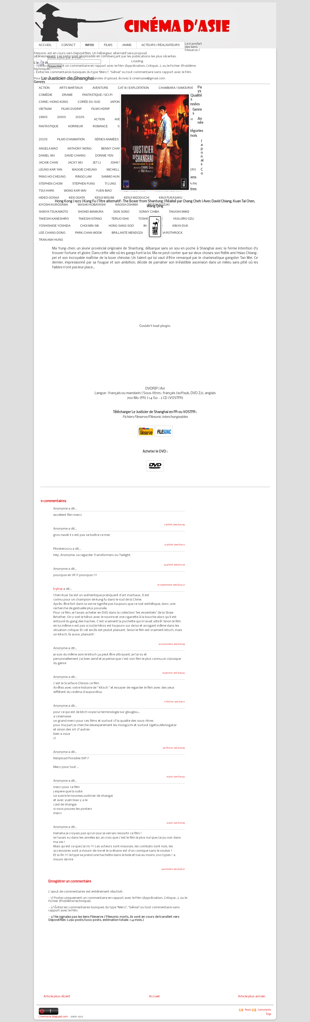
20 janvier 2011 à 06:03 (173, 673)
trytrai (57, 589)
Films (108, 45)
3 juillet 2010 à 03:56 (174, 524)
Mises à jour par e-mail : (65, 57)
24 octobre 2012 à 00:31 (173, 869)
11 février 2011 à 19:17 (174, 701)
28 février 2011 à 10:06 (174, 748)
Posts (248, 1010)
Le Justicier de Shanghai (67, 78)
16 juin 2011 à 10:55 (176, 823)
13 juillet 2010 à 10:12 (174, 544)
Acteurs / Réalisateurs (160, 45)
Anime (127, 45)
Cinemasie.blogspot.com (53, 1016)
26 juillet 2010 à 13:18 (174, 565)
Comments (264, 1010)
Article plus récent (57, 996)
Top (268, 1014)
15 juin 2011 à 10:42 (176, 776)
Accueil (45, 45)
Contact (68, 45)
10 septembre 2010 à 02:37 (171, 585)
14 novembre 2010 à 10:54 (172, 644)
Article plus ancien (251, 996)
